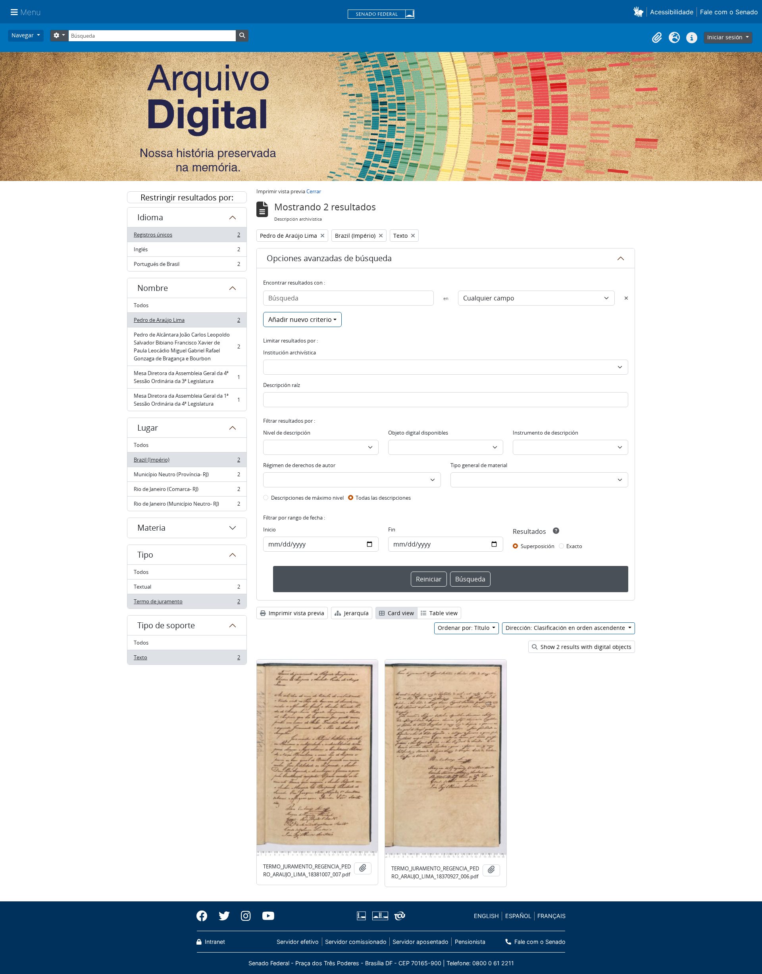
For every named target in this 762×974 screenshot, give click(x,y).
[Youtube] (265, 916)
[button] (640, 11)
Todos (141, 305)
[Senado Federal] (381, 14)
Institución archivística (289, 352)
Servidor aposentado (420, 941)
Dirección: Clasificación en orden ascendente (566, 627)
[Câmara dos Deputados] (363, 915)
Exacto (574, 546)
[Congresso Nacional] (380, 915)
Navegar (23, 35)
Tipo (145, 554)
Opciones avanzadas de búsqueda (329, 258)
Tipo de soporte (166, 625)
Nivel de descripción (286, 432)
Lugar (147, 427)
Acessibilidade (671, 12)
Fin (391, 529)
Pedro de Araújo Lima (186, 321)
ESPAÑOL (518, 915)
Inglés (186, 251)
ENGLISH (486, 915)
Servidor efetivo (298, 941)
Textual (186, 588)
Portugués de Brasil (186, 265)
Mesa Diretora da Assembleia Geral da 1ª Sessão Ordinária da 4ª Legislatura (186, 399)
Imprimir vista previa (295, 613)
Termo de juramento (186, 603)
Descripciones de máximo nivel (307, 497)
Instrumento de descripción (545, 432)
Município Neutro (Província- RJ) (186, 476)
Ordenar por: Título (464, 627)
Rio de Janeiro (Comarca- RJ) (186, 491)
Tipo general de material (478, 465)
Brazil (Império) (186, 461)
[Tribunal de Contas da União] (398, 915)
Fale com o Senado (729, 12)
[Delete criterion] (626, 298)
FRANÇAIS (551, 915)
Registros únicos (186, 236)
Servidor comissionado (356, 941)
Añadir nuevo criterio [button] (300, 319)
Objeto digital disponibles (418, 432)
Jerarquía (356, 613)
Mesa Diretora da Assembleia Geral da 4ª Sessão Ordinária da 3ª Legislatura (186, 377)
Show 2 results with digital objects (585, 647)
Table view (443, 613)
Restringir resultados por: (186, 197)
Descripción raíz (281, 385)
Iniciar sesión (725, 37)
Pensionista (470, 941)
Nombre (152, 288)
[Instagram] (245, 916)
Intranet (214, 941)
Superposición (537, 546)
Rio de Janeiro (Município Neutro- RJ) (186, 505)
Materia (151, 527)
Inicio (269, 529)
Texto (186, 659)
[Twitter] (224, 916)
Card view (400, 613)
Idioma (150, 217)
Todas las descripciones (383, 497)
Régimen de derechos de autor (299, 465)
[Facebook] (204, 916)
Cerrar (313, 191)
